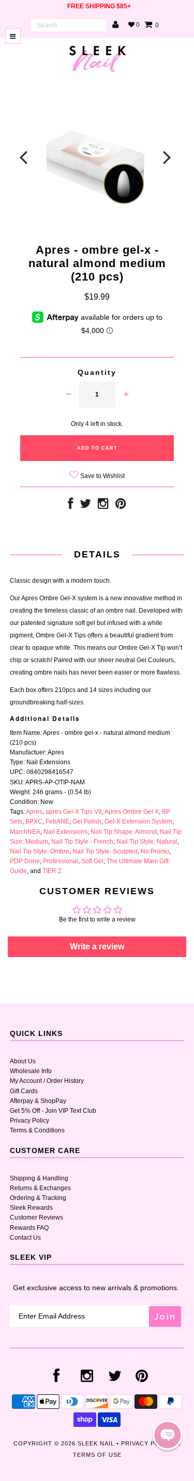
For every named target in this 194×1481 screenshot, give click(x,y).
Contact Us (25, 1237)
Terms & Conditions (37, 1130)
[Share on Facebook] (70, 505)
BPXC (33, 821)
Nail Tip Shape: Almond (124, 831)
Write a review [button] (97, 946)
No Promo (155, 851)
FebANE (57, 821)
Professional (60, 861)
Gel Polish (86, 821)
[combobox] (68, 25)
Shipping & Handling (39, 1178)
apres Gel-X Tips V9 (74, 811)
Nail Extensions (65, 831)
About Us (23, 1061)
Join (165, 1316)
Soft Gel (92, 861)
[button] (168, 1435)
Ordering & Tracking (38, 1198)
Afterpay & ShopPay (38, 1101)
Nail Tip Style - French (82, 841)
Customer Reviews (36, 1217)
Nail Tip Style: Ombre (39, 851)
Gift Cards (24, 1091)
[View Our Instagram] (103, 505)
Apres (34, 811)
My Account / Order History (47, 1080)
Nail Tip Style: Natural (146, 841)
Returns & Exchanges (40, 1188)
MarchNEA (25, 831)
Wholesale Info (31, 1071)
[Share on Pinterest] (120, 505)
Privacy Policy (29, 1120)
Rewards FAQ (29, 1227)
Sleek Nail (96, 1443)
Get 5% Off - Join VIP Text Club (53, 1110)
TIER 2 (52, 871)
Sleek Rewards (31, 1207)
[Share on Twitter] (85, 505)
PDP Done (25, 861)
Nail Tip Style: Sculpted (105, 851)
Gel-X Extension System (138, 821)
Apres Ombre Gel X (132, 811)
